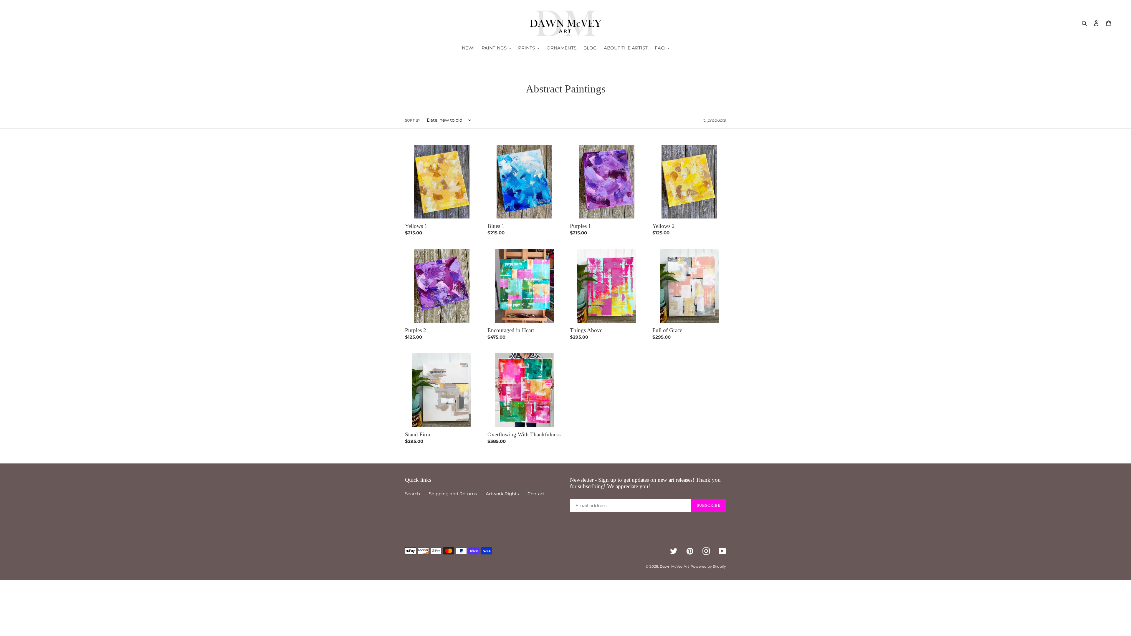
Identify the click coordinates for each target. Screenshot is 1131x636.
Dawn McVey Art (674, 566)
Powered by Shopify (708, 566)
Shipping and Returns (453, 493)
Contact (536, 493)
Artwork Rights (502, 493)
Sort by (412, 120)
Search (412, 493)
